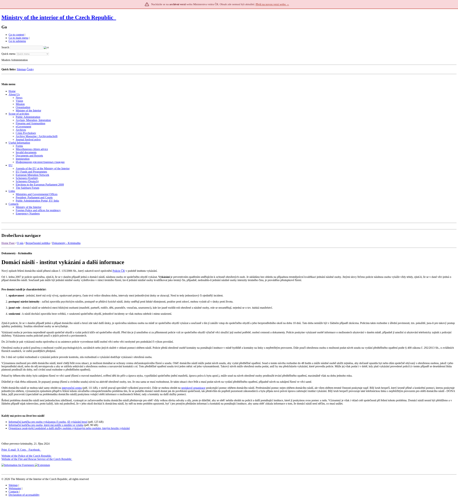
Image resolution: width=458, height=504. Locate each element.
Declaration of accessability (24, 494)
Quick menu (8, 53)
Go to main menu (18, 37)
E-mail (12, 449)
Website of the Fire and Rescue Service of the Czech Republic (36, 459)
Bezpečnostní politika (38, 243)
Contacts (13, 491)
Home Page (8, 243)
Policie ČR (119, 270)
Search (5, 47)
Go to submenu (17, 41)
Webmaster (15, 488)
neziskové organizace (193, 387)
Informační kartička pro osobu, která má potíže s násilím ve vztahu (46, 425)
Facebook (34, 449)
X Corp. (22, 449)
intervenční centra (72, 387)
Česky (30, 69)
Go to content (16, 34)
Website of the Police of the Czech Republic (26, 455)
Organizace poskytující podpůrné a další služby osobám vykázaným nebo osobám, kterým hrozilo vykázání (69, 428)
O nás (20, 243)
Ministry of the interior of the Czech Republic (57, 17)
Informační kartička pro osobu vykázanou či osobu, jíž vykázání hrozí (48, 421)
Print (4, 449)
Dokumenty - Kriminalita (66, 243)
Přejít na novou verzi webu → (272, 4)
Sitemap (21, 69)
